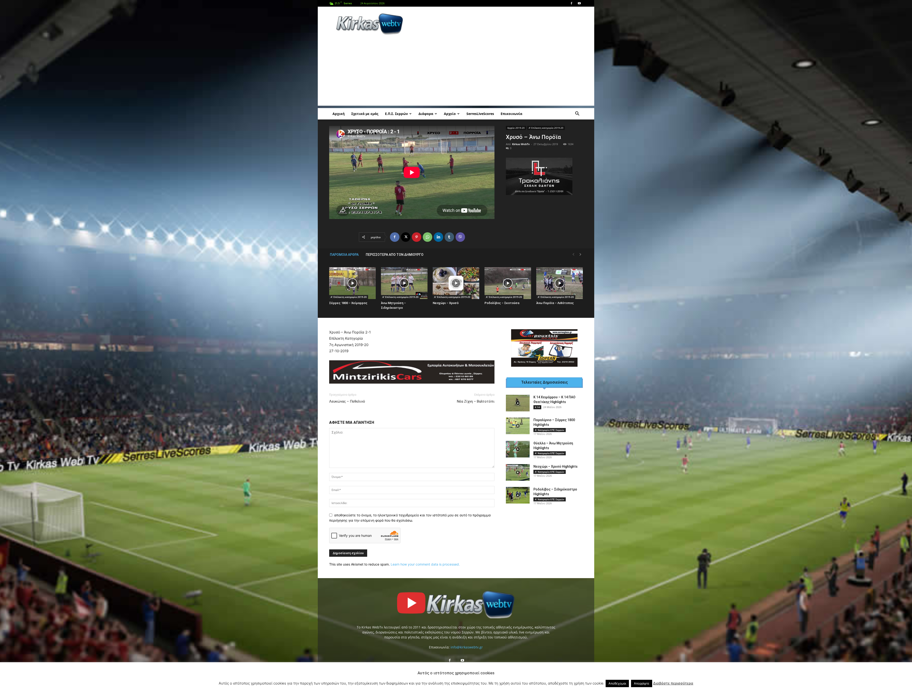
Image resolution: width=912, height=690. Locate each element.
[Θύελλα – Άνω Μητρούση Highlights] (518, 452)
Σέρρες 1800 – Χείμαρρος (348, 303)
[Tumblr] (449, 237)
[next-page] (580, 254)
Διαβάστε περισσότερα (673, 683)
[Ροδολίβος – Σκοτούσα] (507, 283)
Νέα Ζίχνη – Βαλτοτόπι (475, 398)
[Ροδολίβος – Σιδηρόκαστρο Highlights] (518, 498)
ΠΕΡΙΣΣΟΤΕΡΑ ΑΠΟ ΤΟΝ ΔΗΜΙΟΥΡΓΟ (394, 255)
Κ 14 (537, 410)
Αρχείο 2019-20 (516, 127)
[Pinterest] (416, 237)
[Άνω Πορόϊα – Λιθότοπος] (559, 283)
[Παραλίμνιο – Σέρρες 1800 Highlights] (518, 429)
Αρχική (338, 113)
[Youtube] (579, 3)
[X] (405, 237)
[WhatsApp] (427, 237)
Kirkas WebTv (521, 144)
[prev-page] (573, 254)
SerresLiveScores (480, 113)
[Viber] (460, 237)
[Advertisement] (496, 24)
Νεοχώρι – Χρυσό (446, 303)
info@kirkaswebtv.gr (467, 644)
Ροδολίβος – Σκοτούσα (501, 303)
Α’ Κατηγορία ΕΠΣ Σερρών (549, 433)
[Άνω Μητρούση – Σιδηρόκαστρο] (404, 283)
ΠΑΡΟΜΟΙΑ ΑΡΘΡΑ (344, 255)
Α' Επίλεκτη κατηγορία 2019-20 (546, 127)
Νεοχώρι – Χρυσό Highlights (555, 469)
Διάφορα (425, 113)
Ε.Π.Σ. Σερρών (396, 113)
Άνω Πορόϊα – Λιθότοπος (555, 303)
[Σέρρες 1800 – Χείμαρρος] (352, 283)
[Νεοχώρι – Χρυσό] (456, 283)
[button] (577, 114)
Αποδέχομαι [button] (617, 683)
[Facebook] (571, 3)
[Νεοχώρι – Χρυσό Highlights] (518, 475)
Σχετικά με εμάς (364, 113)
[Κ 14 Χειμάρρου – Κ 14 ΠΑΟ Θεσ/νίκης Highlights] (518, 406)
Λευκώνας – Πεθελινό (347, 398)
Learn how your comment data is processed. (425, 561)
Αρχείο (450, 113)
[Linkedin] (438, 237)
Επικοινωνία (511, 113)
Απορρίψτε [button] (641, 683)
